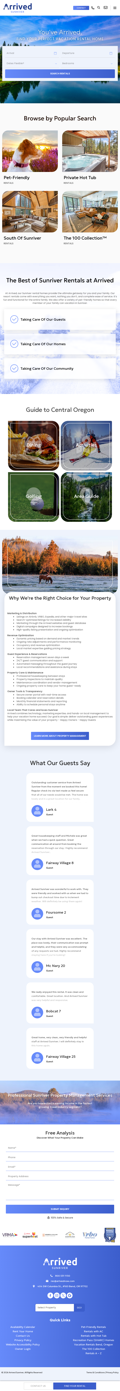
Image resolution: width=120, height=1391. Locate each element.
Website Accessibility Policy (23, 1344)
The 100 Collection (93, 1349)
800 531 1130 (62, 1275)
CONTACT (81, 8)
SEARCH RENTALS (60, 73)
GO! (79, 1307)
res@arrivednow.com (62, 1281)
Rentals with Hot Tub (93, 1335)
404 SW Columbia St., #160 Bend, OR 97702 (62, 1286)
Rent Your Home (23, 1331)
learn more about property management (60, 736)
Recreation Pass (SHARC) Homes (93, 1340)
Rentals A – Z (93, 1353)
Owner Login (23, 1349)
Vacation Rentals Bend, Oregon (93, 1344)
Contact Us (23, 1335)
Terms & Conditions (95, 1372)
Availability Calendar (22, 1327)
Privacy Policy (22, 1340)
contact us (38, 1386)
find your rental (74, 1386)
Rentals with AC (93, 1331)
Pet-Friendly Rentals (93, 1327)
